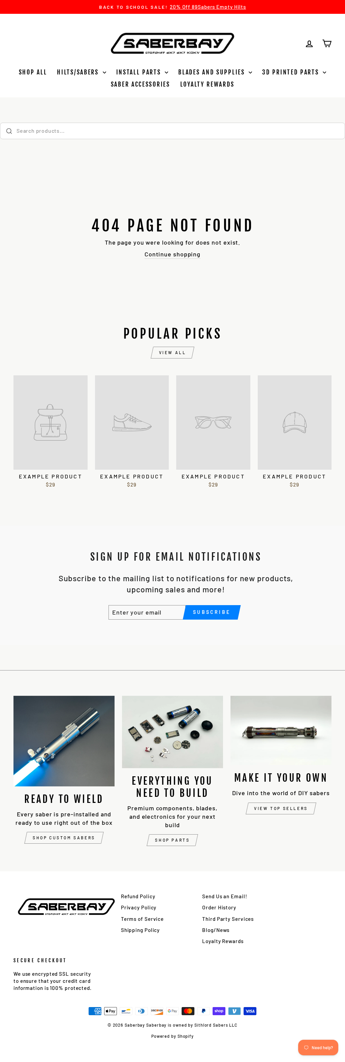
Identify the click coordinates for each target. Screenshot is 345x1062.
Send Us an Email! (224, 896)
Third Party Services (228, 919)
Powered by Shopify (172, 1036)
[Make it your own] (281, 730)
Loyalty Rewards (207, 84)
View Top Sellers (281, 808)
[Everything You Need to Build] (172, 732)
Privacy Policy (139, 907)
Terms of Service (142, 919)
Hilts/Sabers (79, 72)
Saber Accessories (140, 84)
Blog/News (215, 930)
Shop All (33, 72)
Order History (219, 907)
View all (172, 352)
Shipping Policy (140, 930)
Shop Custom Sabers (64, 837)
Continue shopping (172, 254)
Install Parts (139, 72)
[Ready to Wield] (64, 741)
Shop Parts (172, 840)
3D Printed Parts (291, 72)
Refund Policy (138, 896)
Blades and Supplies (212, 72)
